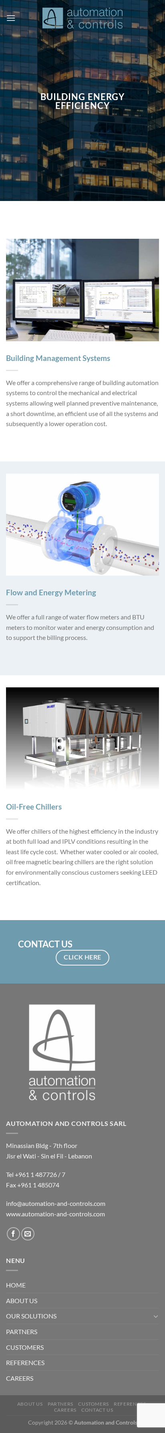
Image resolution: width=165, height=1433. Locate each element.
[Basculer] (156, 1316)
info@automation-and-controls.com (55, 1203)
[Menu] (11, 18)
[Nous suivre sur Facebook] (13, 1233)
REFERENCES (25, 1362)
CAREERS (19, 1378)
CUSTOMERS (25, 1347)
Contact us (97, 1410)
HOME (16, 1285)
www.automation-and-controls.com (55, 1214)
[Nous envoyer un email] (27, 1233)
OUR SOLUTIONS (31, 1316)
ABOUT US (21, 1300)
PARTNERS (21, 1331)
